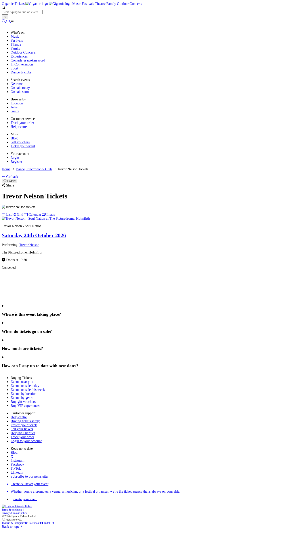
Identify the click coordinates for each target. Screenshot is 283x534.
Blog (14, 138)
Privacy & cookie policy (14, 513)
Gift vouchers (20, 142)
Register (16, 161)
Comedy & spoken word (28, 60)
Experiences (19, 56)
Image (50, 214)
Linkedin (17, 472)
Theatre (100, 4)
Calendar (34, 214)
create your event (25, 499)
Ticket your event (23, 146)
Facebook (17, 464)
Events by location (23, 394)
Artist (14, 107)
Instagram (17, 460)
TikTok (16, 468)
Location (17, 103)
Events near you (22, 382)
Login (15, 157)
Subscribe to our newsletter (29, 476)
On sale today (20, 88)
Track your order (22, 123)
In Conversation (22, 64)
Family (111, 4)
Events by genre (22, 398)
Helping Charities (23, 433)
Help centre (19, 127)
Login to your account (26, 441)
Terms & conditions (12, 509)
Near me (17, 84)
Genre (15, 111)
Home (6, 169)
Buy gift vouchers (23, 401)
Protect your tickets (24, 425)
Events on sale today (25, 386)
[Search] (5, 16)
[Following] (4, 21)
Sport (14, 68)
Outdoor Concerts (129, 4)
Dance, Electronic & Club (34, 169)
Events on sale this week (28, 390)
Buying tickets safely (25, 421)
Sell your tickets (22, 429)
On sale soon (20, 92)
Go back (11, 177)
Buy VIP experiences (25, 405)
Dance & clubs (21, 72)
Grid (19, 214)
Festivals (88, 4)
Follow (10, 181)
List (8, 214)
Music (76, 4)
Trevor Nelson (29, 245)
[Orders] (8, 21)
